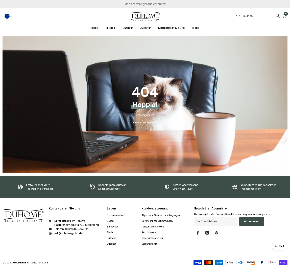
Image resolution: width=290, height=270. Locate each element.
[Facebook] (198, 233)
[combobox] (257, 16)
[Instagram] (207, 233)
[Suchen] (254, 16)
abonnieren (251, 221)
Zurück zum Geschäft (145, 122)
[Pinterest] (216, 233)
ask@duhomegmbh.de (68, 233)
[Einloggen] (278, 16)
